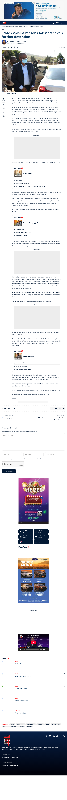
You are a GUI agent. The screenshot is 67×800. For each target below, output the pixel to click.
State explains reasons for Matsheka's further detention (33, 402)
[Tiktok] (25, 541)
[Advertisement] (37, 148)
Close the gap (20, 229)
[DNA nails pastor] (8, 666)
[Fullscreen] (46, 649)
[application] (33, 642)
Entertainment (30, 724)
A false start (19, 180)
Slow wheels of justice (22, 183)
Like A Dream (27, 173)
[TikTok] (60, 736)
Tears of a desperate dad (23, 232)
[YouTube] (53, 736)
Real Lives (17, 710)
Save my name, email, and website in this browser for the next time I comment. (25, 459)
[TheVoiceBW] (4, 23)
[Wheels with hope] (8, 715)
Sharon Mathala (14, 41)
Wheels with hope (20, 713)
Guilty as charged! (21, 366)
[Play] (20, 649)
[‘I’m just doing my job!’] (18, 223)
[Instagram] (25, 536)
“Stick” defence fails (21, 701)
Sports (4, 726)
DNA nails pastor (20, 664)
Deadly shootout (28, 356)
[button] (54, 23)
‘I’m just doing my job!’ (30, 223)
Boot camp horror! (21, 235)
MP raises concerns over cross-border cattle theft (31, 186)
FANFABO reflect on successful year (27, 363)
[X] (41, 531)
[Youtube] (41, 536)
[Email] (11, 47)
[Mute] (44, 649)
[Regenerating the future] (8, 678)
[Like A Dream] (18, 173)
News (3, 29)
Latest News (20, 724)
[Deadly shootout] (18, 356)
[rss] (41, 541)
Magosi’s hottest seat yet (23, 369)
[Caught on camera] (8, 690)
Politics (22, 726)
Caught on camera (21, 688)
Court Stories (13, 726)
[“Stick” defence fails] (8, 702)
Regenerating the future (23, 676)
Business (40, 724)
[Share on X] (8, 47)
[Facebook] (25, 531)
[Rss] (64, 736)
